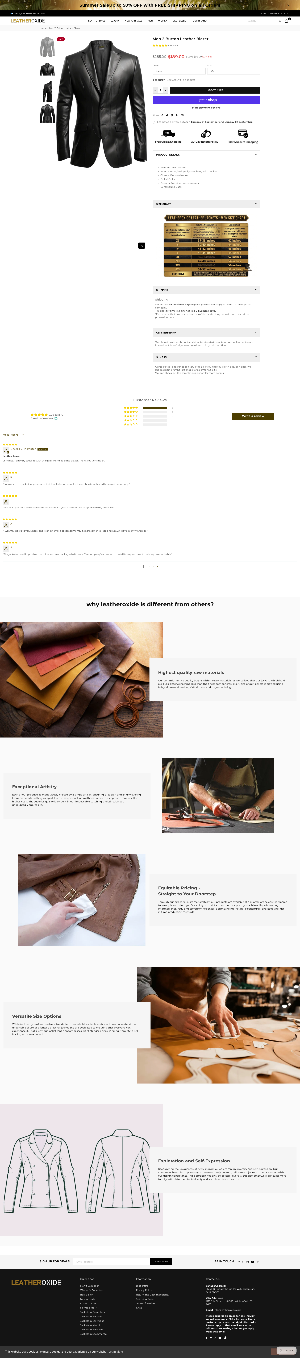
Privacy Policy (144, 1290)
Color (156, 65)
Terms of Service (145, 1303)
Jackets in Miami (90, 1325)
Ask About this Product (181, 80)
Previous (59, 143)
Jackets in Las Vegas (92, 1320)
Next (144, 143)
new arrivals (134, 20)
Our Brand (200, 20)
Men (150, 20)
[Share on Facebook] (162, 115)
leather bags (96, 20)
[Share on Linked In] (177, 115)
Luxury (115, 20)
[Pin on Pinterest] (172, 115)
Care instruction (166, 332)
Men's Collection (89, 1285)
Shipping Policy (145, 1299)
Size (209, 65)
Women (163, 20)
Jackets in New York (91, 1329)
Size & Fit (162, 357)
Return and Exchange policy (152, 1294)
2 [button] (148, 566)
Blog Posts (142, 1285)
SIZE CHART (163, 204)
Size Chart (159, 80)
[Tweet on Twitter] (167, 115)
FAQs (139, 1307)
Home (43, 28)
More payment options (206, 107)
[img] (10, 444)
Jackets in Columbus (92, 1312)
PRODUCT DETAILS (168, 154)
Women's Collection (92, 1290)
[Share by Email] (182, 115)
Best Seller (180, 20)
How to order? (88, 1307)
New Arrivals (87, 1299)
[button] (160, 45)
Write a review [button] (253, 416)
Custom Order (88, 1303)
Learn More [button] (116, 1351)
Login (262, 13)
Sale (60, 39)
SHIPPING (162, 290)
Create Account (279, 13)
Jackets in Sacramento (93, 1333)
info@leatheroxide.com (227, 1310)
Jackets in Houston (91, 1316)
